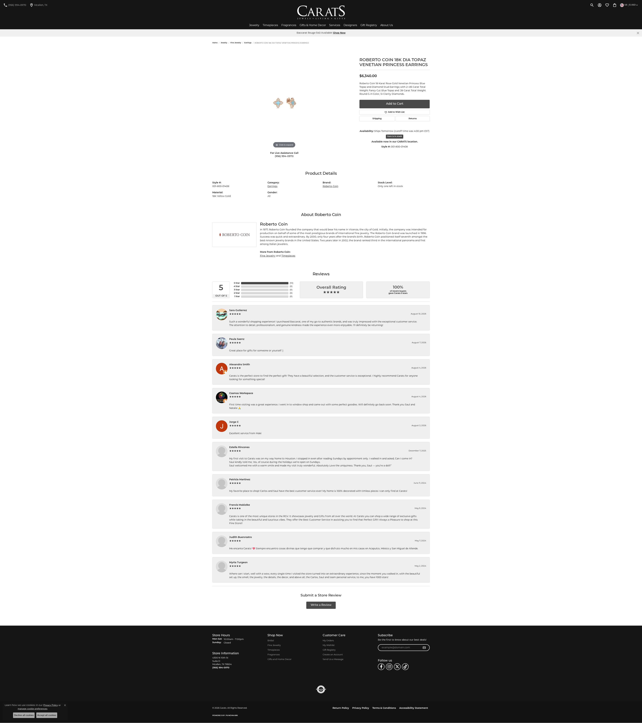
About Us (386, 25)
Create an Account (333, 654)
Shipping (377, 119)
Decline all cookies (24, 715)
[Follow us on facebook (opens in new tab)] (381, 666)
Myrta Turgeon (238, 562)
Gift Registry (368, 25)
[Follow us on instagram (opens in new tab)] (389, 666)
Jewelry (254, 25)
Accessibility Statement (413, 708)
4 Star (237, 287)
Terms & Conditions (384, 708)
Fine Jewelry (235, 43)
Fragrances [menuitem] (274, 654)
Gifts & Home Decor (313, 25)
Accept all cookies (46, 715)
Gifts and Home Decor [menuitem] (279, 659)
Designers (350, 25)
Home (215, 43)
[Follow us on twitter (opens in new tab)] (397, 666)
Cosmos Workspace (241, 393)
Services (334, 25)
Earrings (247, 43)
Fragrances (288, 25)
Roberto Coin (330, 186)
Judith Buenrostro (240, 537)
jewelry (224, 43)
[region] (284, 98)
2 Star (237, 293)
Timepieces (270, 25)
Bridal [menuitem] (271, 640)
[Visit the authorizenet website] (321, 689)
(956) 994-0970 (284, 156)
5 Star (237, 283)
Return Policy (341, 708)
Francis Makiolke (239, 505)
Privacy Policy (360, 708)
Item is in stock (394, 136)
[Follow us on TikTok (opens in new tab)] (405, 666)
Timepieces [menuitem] (274, 649)
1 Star (237, 297)
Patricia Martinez (239, 479)
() (291, 283)
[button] (592, 5)
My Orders (328, 640)
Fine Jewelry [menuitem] (274, 645)
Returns (413, 119)
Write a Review (321, 605)
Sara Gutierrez (238, 310)
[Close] (638, 33)
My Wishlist (329, 645)
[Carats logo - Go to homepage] (321, 12)
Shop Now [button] (339, 33)
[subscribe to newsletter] (424, 648)
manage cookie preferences (32, 708)
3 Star (237, 290)
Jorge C (234, 422)
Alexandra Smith (239, 364)
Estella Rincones (239, 447)
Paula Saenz (236, 339)
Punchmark (232, 715)
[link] (14, 5)
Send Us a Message (333, 659)
